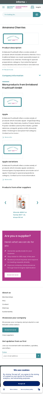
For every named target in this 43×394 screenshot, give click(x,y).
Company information (12, 75)
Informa (21, 2)
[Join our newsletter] (32, 7)
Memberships (7, 297)
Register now (12, 275)
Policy (4, 352)
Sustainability (7, 312)
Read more (8, 70)
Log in (38, 7)
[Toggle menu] (3, 7)
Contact (5, 304)
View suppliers (8, 335)
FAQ (3, 301)
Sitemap (5, 308)
